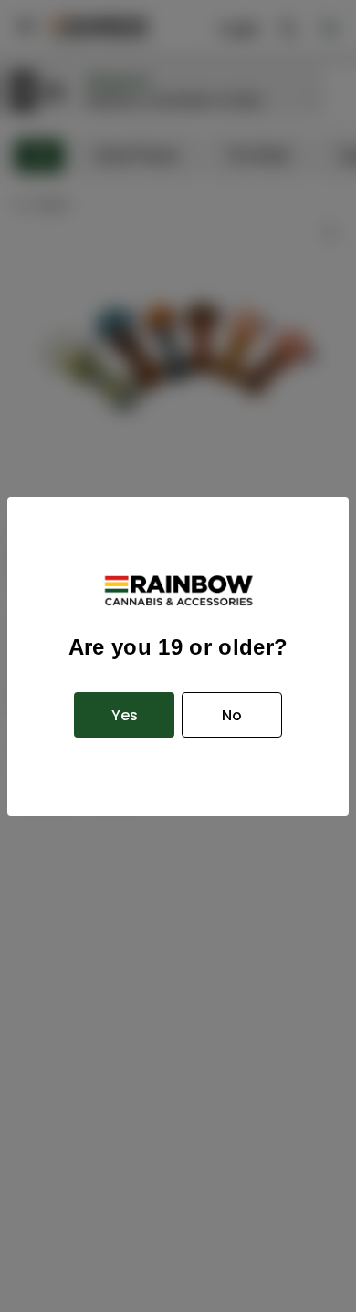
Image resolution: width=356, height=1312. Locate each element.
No (232, 715)
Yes (124, 715)
